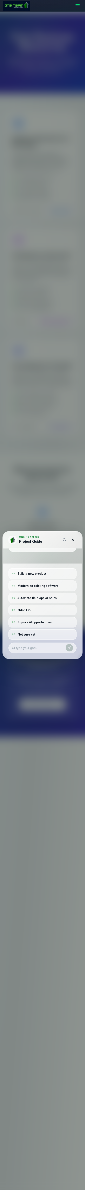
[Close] (73, 540)
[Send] (69, 647)
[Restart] (64, 540)
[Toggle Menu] (77, 6)
